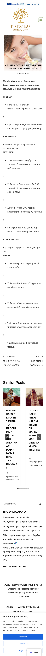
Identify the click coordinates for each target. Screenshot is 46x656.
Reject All (23, 650)
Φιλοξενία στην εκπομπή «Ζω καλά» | (21, 521)
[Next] (39, 437)
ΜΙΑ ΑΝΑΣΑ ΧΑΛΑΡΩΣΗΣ (36, 360)
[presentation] (11, 397)
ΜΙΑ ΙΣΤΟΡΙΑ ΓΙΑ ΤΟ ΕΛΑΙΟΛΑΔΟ (11, 360)
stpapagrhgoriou (13, 476)
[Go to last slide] (7, 437)
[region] (23, 634)
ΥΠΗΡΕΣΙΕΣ (19, 612)
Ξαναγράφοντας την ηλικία (16, 517)
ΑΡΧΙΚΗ (10, 607)
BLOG (30, 612)
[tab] (18, 488)
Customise (23, 643)
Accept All (23, 637)
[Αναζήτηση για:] (23, 503)
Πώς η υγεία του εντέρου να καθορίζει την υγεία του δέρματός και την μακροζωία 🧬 (21, 539)
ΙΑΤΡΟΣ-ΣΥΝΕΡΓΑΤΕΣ (28, 607)
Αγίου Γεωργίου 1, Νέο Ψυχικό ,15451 (23, 584)
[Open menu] (40, 19)
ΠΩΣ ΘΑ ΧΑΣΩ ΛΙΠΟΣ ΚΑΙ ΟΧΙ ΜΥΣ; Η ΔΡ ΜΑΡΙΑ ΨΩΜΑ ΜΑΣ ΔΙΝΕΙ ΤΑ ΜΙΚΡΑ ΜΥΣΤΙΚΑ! (34, 432)
